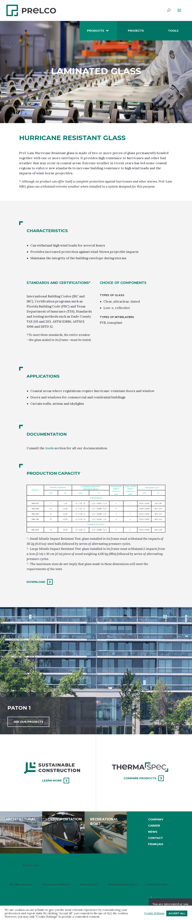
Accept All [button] (177, 913)
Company (155, 819)
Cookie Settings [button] (154, 913)
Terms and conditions (55, 884)
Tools (173, 30)
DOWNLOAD (36, 582)
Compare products (140, 778)
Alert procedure (158, 884)
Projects (136, 30)
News (152, 831)
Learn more (52, 780)
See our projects (28, 721)
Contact (155, 838)
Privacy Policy (89, 884)
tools (49, 448)
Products (95, 30)
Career (154, 825)
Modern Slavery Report (123, 884)
